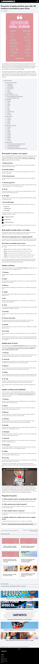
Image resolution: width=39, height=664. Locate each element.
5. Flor (8, 107)
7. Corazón (8, 110)
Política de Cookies (3, 659)
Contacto (2, 657)
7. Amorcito (9, 136)
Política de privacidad (4, 661)
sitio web (16, 384)
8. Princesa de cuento (10, 111)
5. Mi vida (8, 123)
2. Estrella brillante (10, 85)
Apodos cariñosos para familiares (10, 125)
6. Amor (8, 108)
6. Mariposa (9, 134)
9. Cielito (8, 139)
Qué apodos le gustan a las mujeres (11, 82)
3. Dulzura (8, 104)
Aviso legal (2, 656)
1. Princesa (8, 101)
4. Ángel (8, 105)
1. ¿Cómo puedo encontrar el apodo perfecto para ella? (16, 143)
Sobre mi (2, 662)
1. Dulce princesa (9, 84)
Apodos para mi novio (9, 116)
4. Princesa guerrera (10, 88)
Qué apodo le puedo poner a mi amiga (11, 94)
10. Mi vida (9, 140)
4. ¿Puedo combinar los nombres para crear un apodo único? (17, 148)
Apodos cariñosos (8, 99)
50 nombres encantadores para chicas (13, 97)
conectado (12, 586)
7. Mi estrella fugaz (10, 93)
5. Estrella (8, 133)
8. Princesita (9, 137)
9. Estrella (8, 113)
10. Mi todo (9, 114)
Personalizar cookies (4, 658)
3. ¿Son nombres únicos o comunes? (13, 146)
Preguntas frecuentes (8, 142)
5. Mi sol (8, 90)
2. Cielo (8, 102)
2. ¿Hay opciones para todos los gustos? (13, 145)
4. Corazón (9, 131)
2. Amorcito (9, 119)
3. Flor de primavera (10, 87)
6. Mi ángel (9, 91)
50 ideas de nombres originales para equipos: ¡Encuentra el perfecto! (30, 531)
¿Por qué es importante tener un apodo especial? (15, 96)
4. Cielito (8, 122)
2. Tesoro (8, 128)
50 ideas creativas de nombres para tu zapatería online (10, 530)
